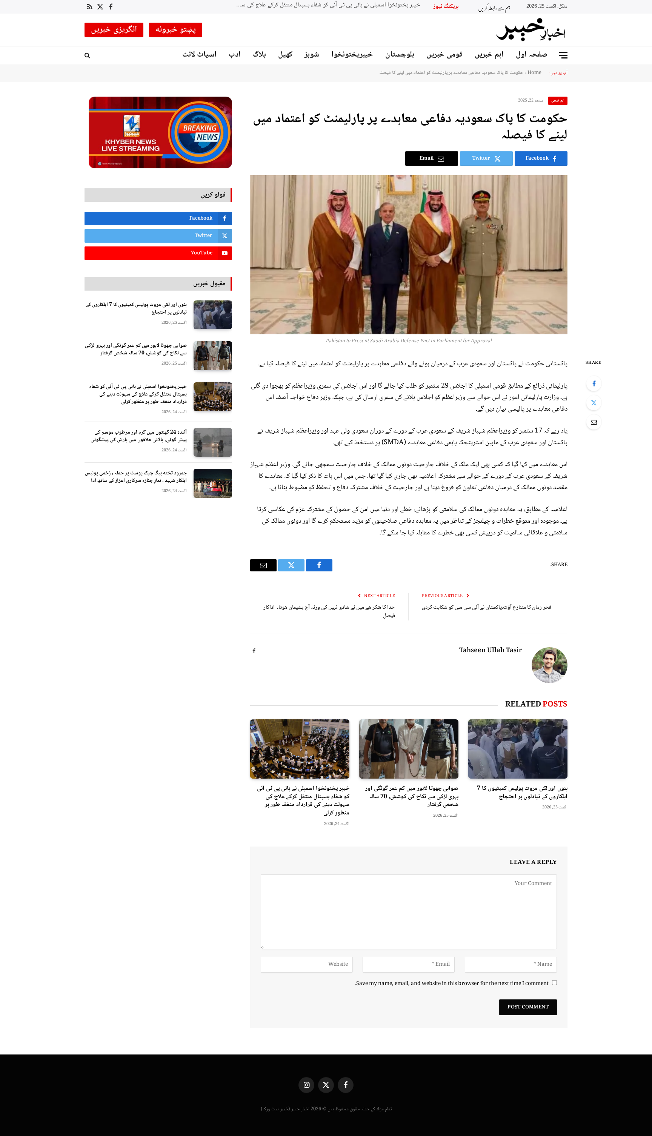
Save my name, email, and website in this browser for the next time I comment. (452, 983)
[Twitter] (593, 402)
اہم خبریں (489, 55)
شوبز (311, 55)
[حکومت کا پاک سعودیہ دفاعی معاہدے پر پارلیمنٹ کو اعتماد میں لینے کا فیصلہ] (408, 254)
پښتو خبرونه (175, 30)
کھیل (285, 55)
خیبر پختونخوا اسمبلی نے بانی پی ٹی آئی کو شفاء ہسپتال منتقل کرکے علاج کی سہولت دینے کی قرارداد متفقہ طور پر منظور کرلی (325, 5)
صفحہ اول (531, 55)
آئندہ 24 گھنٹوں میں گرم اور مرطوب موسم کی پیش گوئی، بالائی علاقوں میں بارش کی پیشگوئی (139, 436)
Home (534, 73)
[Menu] (563, 55)
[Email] (593, 421)
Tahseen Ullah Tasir (490, 651)
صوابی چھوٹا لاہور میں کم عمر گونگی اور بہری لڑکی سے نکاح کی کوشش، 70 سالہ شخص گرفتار (411, 797)
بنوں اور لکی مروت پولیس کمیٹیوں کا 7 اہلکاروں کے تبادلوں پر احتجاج (522, 793)
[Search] (88, 55)
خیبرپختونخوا (352, 55)
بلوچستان (399, 55)
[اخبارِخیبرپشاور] (530, 30)
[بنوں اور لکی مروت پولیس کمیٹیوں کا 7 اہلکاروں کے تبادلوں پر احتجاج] (517, 749)
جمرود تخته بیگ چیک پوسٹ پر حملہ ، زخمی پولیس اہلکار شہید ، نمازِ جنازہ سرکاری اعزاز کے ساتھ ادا (136, 477)
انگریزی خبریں (114, 30)
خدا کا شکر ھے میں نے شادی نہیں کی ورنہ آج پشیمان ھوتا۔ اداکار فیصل (329, 612)
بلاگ (259, 55)
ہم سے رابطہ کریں (494, 7)
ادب (235, 55)
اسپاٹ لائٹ (199, 55)
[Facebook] (593, 383)
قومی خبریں (444, 55)
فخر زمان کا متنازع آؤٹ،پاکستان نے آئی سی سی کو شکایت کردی (486, 608)
